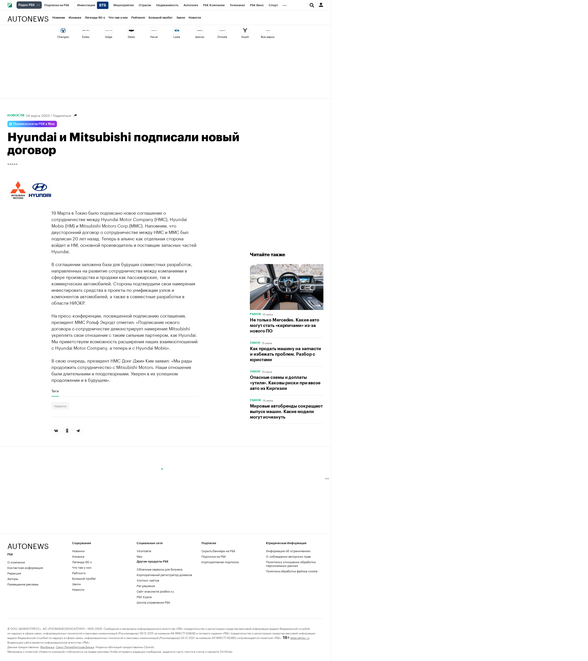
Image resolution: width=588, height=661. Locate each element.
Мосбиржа (47, 646)
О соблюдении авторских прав (288, 556)
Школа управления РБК (153, 602)
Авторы (12, 578)
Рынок (255, 314)
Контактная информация (25, 567)
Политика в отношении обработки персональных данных (291, 563)
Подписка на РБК (213, 556)
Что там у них (118, 17)
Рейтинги (138, 17)
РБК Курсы (144, 596)
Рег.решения (146, 585)
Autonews (28, 16)
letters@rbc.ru (299, 637)
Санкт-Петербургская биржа (75, 646)
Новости (195, 17)
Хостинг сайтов (148, 580)
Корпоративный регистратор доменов (164, 574)
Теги (55, 390)
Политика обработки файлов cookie (292, 570)
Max (139, 556)
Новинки (58, 17)
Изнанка (75, 17)
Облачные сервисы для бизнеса (159, 569)
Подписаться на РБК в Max (34, 124)
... (285, 4)
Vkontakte (144, 550)
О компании (16, 562)
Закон (180, 17)
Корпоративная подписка (220, 561)
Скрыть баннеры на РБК (218, 550)
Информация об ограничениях (288, 550)
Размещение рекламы (22, 584)
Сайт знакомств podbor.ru (155, 591)
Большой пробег (161, 17)
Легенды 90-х (95, 17)
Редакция (14, 573)
